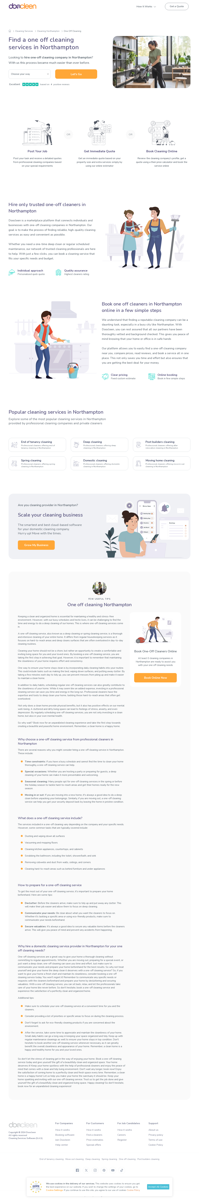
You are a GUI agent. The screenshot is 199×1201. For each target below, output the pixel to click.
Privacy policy (155, 1135)
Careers (121, 1135)
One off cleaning (127, 1159)
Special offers (93, 1145)
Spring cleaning (109, 1159)
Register (122, 1140)
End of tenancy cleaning (52, 1159)
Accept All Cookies (158, 1186)
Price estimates (94, 1140)
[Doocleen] (23, 1127)
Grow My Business (36, 545)
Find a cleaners (94, 1135)
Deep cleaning (93, 1159)
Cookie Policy (155, 1145)
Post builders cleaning (148, 1159)
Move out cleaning (74, 1159)
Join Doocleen (62, 1140)
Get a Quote (177, 6)
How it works (62, 1130)
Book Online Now (155, 678)
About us (153, 1130)
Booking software (64, 1135)
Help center (61, 1145)
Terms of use (155, 1140)
